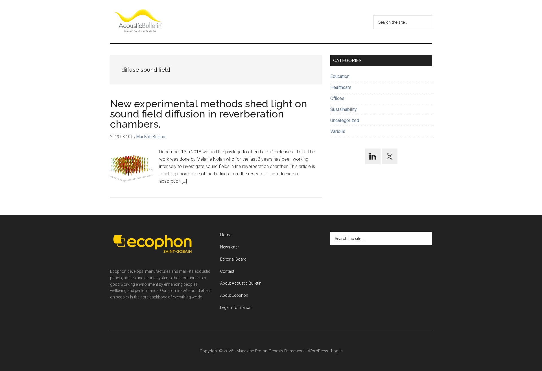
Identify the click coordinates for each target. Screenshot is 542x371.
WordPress (318, 351)
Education (339, 76)
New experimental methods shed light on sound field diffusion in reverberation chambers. (208, 114)
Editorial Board (233, 259)
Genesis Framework (286, 351)
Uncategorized (344, 120)
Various (337, 131)
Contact (227, 271)
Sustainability (343, 109)
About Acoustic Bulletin (240, 283)
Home (225, 235)
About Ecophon (234, 295)
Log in (337, 351)
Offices (337, 98)
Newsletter (229, 247)
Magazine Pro (249, 351)
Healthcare (340, 87)
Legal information (236, 307)
